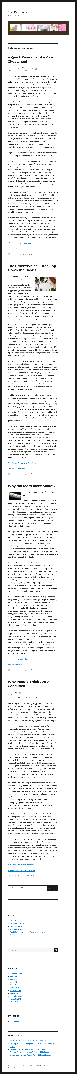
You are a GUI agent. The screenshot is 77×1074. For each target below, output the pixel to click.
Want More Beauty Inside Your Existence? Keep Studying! (32, 932)
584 (23, 888)
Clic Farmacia (17, 12)
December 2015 (16, 996)
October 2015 (15, 1002)
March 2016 (14, 988)
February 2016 (15, 990)
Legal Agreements (17, 926)
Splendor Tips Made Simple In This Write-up (28, 1041)
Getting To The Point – (17, 469)
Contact (13, 921)
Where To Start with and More (20, 243)
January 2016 (15, 993)
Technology (30, 254)
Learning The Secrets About (19, 249)
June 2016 (13, 979)
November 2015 (16, 999)
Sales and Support (17, 929)
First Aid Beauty (16, 1021)
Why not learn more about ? (31, 486)
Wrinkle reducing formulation (22, 935)
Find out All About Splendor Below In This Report (30, 1052)
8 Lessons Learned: (15, 665)
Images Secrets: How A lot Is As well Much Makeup (30, 1055)
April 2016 (14, 985)
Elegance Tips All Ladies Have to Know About (28, 1049)
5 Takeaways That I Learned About (21, 870)
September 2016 (16, 973)
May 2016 (13, 982)
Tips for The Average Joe (18, 659)
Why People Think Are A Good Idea (22, 463)
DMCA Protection (17, 924)
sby (12, 254)
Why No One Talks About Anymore (21, 865)
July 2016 (13, 976)
